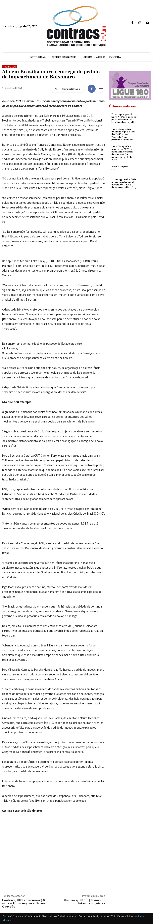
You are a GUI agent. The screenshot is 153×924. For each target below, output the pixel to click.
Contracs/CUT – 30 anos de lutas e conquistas (84, 901)
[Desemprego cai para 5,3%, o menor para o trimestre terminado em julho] (144, 118)
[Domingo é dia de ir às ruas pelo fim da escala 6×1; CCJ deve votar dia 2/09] (144, 183)
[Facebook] (132, 23)
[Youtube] (147, 23)
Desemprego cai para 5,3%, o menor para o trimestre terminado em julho (123, 118)
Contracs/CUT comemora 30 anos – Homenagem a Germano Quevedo (25, 903)
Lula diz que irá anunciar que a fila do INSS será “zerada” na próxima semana (123, 134)
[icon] (147, 31)
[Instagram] (140, 23)
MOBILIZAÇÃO (10, 67)
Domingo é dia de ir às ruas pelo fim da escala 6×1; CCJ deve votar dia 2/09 (123, 183)
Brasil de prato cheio (120, 168)
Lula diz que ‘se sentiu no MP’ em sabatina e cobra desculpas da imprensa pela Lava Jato (123, 153)
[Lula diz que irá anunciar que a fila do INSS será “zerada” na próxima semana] (144, 133)
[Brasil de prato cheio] (144, 170)
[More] (101, 89)
